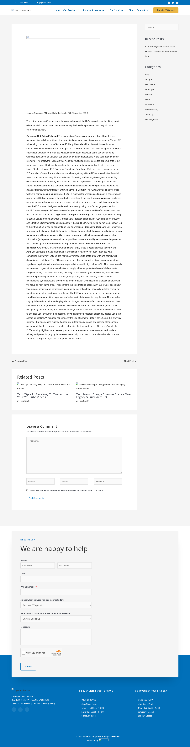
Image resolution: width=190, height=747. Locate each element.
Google (148, 79)
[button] (165, 10)
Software (149, 104)
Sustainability (151, 109)
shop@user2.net (44, 2)
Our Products (70, 10)
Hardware (150, 84)
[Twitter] (173, 3)
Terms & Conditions (21, 703)
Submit (28, 666)
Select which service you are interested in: (42, 599)
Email (23, 573)
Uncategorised (152, 119)
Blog (131, 10)
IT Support (150, 89)
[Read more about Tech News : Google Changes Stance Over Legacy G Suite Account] (103, 386)
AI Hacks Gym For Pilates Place (160, 46)
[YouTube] (177, 3)
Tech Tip (149, 114)
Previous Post (20, 361)
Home (57, 10)
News (48, 113)
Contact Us (142, 10)
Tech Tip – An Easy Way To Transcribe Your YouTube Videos (42, 395)
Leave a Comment (34, 113)
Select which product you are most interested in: (45, 613)
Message (25, 626)
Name (24, 560)
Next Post (130, 361)
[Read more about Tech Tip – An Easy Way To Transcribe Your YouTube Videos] (44, 386)
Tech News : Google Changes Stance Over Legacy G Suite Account (103, 395)
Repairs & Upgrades (93, 10)
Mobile (148, 94)
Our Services (116, 10)
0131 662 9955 (21, 2)
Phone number (28, 586)
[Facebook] (169, 3)
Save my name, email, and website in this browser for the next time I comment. (66, 490)
